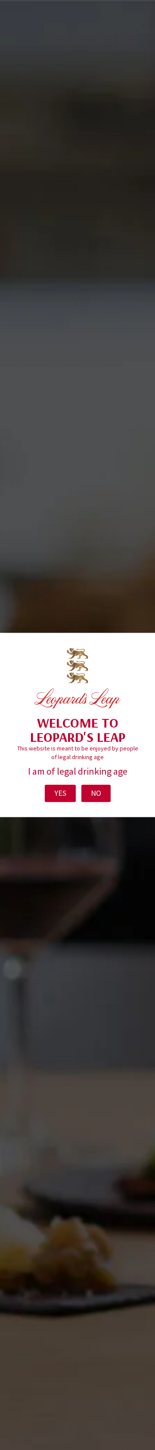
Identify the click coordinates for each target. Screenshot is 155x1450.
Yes (60, 793)
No (96, 793)
